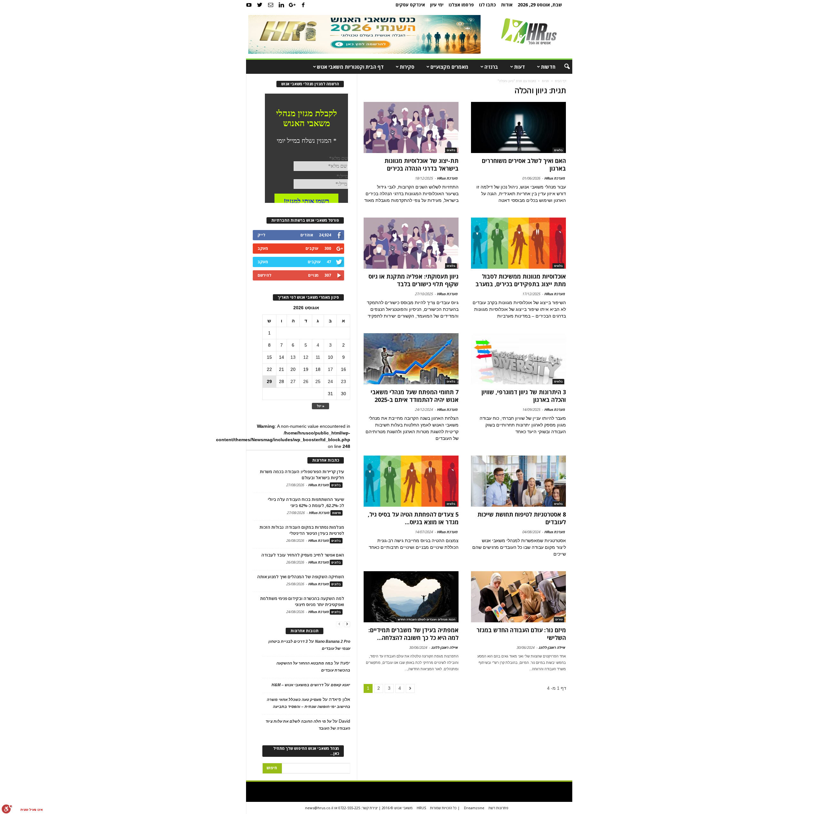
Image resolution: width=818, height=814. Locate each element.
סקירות (407, 67)
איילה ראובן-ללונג (551, 647)
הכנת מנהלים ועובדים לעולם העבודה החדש (426, 619)
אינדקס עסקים (410, 5)
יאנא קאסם (340, 685)
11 (318, 357)
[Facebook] (303, 5)
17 (330, 369)
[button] (563, 67)
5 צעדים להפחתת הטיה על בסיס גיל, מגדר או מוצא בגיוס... (413, 518)
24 (330, 381)
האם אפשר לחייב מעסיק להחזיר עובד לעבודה (302, 555)
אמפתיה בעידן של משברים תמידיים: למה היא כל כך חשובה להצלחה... (413, 633)
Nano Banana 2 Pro (332, 641)
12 (305, 357)
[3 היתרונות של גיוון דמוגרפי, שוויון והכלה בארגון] (518, 358)
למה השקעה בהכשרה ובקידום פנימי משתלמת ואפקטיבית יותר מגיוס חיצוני (302, 601)
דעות (519, 67)
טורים (559, 619)
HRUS (421, 807)
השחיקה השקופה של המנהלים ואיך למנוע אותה (300, 577)
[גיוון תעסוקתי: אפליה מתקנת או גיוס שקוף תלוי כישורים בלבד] (411, 243)
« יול (320, 405)
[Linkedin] (281, 5)
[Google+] (292, 5)
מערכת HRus (554, 178)
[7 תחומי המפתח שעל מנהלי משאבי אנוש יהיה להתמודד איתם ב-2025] (411, 358)
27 (293, 381)
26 (305, 381)
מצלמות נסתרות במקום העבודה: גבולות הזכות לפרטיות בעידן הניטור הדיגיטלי (301, 530)
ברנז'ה (491, 67)
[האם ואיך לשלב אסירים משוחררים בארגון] (518, 127)
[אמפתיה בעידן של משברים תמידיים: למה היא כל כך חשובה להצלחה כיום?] (411, 596)
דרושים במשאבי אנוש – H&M (297, 685)
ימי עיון (437, 5)
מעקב (263, 248)
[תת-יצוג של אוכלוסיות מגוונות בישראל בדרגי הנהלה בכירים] (411, 127)
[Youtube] (249, 5)
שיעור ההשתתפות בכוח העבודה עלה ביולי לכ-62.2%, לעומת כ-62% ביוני (306, 502)
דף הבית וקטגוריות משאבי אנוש (350, 67)
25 (317, 381)
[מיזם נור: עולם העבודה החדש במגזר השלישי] (518, 596)
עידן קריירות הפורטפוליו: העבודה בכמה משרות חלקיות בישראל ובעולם (302, 474)
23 (343, 381)
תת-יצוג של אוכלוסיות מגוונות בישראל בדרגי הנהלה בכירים (421, 164)
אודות (507, 5)
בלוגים (558, 150)
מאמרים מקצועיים (449, 67)
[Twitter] (260, 5)
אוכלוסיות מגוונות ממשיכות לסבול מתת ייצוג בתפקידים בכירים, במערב (520, 280)
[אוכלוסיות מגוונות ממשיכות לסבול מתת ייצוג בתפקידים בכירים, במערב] (518, 243)
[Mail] (270, 5)
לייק (261, 235)
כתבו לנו (487, 5)
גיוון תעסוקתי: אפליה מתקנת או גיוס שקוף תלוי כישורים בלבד (413, 280)
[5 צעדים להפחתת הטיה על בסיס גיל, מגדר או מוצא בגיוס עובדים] (411, 481)
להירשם (264, 275)
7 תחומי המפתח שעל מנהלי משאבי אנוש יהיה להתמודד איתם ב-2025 (415, 395)
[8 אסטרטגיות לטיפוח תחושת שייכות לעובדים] (518, 481)
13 (293, 357)
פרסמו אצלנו (461, 5)
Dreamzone (474, 807)
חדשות (548, 67)
